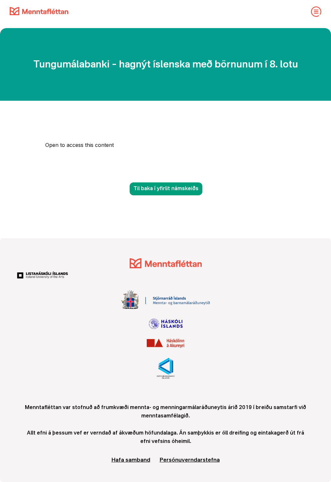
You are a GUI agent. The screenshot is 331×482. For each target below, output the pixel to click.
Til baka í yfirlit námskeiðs (165, 188)
